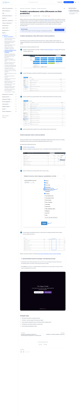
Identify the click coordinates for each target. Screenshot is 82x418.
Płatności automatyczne (8, 36)
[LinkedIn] (21, 352)
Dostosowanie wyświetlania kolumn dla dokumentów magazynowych (36, 322)
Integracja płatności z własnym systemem (10, 71)
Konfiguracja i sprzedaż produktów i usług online (9, 48)
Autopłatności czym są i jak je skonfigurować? (10, 79)
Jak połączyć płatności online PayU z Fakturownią (10, 90)
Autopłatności (33, 8)
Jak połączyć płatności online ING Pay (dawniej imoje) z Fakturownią (10, 42)
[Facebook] (24, 352)
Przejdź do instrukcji (59, 29)
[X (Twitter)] (26, 352)
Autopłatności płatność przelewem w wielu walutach (10, 68)
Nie (46, 344)
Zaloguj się (60, 2)
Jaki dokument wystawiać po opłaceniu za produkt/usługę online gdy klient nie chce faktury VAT (10, 55)
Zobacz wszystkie (5, 115)
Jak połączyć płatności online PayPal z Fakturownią (10, 45)
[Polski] (76, 2)
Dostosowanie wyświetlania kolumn (29, 326)
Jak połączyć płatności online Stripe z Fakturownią (10, 39)
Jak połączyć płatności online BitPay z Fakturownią (10, 82)
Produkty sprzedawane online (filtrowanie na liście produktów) (10, 51)
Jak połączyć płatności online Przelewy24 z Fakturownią (10, 87)
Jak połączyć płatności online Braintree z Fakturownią (10, 63)
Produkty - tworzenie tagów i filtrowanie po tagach (32, 320)
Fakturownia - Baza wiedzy (25, 8)
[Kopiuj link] (64, 8)
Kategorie (4, 117)
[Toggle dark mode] (79, 2)
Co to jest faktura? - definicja (10, 91)
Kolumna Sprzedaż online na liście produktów (73, 13)
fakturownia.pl (4, 0)
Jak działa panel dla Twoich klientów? (10, 76)
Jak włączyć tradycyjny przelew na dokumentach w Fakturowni (10, 66)
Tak (41, 344)
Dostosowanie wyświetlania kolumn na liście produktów (49, 253)
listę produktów (31, 147)
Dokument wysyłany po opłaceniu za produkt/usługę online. (10, 60)
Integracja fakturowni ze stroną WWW (10, 74)
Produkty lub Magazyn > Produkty (51, 49)
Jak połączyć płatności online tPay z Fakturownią (10, 84)
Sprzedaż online (46, 19)
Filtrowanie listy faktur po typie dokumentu (31, 318)
